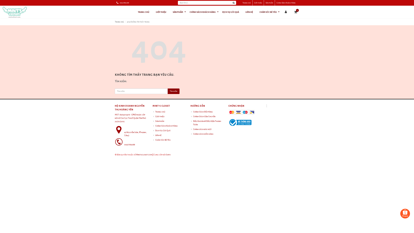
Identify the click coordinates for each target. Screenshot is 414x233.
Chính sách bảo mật (202, 129)
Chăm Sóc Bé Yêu (163, 140)
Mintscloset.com (144, 155)
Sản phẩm (269, 3)
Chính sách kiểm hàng (203, 134)
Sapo (168, 155)
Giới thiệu (258, 3)
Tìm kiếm (173, 91)
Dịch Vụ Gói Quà (162, 130)
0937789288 (124, 3)
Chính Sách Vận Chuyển (204, 116)
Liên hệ (158, 135)
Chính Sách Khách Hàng (286, 3)
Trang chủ (247, 3)
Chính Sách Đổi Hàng (203, 112)
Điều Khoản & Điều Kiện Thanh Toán (207, 123)
